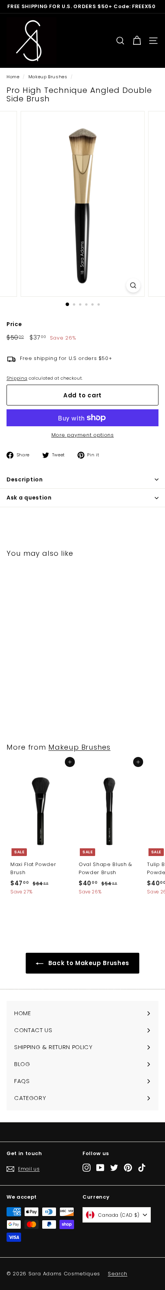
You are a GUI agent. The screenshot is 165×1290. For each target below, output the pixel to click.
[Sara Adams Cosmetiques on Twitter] (114, 1168)
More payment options (82, 435)
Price (14, 324)
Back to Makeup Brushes (87, 963)
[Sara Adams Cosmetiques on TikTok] (142, 1168)
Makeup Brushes (48, 77)
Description (25, 479)
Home (13, 77)
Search (117, 1273)
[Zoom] (133, 285)
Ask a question (29, 497)
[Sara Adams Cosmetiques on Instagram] (86, 1168)
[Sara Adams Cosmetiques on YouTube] (100, 1168)
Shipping (17, 378)
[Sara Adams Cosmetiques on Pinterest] (128, 1168)
